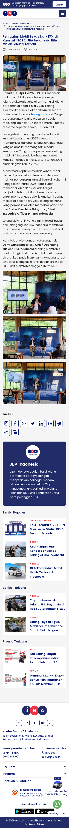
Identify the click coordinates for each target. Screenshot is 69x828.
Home (5, 23)
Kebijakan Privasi (35, 824)
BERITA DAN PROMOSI (22, 23)
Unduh (59, 4)
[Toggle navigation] (62, 13)
